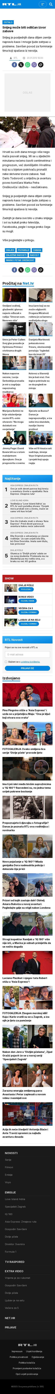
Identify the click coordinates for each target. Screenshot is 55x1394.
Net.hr (28, 283)
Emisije (9, 1174)
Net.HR (10, 1318)
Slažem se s (24, 661)
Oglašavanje (38, 1357)
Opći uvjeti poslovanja (27, 1374)
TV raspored (14, 1261)
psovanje (23, 250)
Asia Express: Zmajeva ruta (20, 1221)
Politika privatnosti (19, 1357)
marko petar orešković (20, 260)
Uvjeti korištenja (34, 1351)
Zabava (37, 250)
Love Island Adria (15, 1199)
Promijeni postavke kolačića (27, 1368)
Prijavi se (27, 668)
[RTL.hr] (11, 4)
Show (9, 578)
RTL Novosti (14, 640)
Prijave (10, 1327)
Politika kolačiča (27, 1362)
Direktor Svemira (15, 1244)
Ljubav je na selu (14, 1300)
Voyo (8, 1182)
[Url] (40, 64)
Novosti (11, 1153)
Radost (34, 255)
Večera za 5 (12, 1307)
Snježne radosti (16, 255)
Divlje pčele (11, 1236)
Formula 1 (10, 1251)
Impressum (17, 1351)
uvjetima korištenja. (30, 661)
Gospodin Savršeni (16, 1229)
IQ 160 (8, 1214)
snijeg (10, 250)
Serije (8, 1159)
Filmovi (9, 1167)
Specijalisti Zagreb (15, 1206)
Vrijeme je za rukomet (17, 1277)
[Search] (51, 4)
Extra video (14, 1271)
